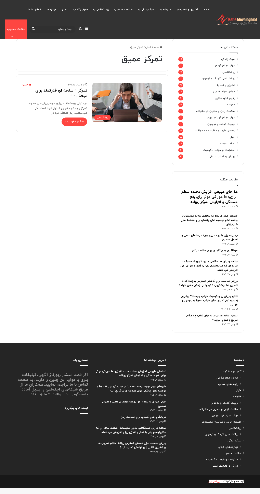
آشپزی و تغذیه (188, 10)
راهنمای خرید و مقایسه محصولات (215, 131)
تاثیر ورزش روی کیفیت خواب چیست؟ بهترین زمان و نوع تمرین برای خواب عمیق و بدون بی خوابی (209, 300)
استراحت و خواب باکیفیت (219, 150)
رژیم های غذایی (225, 98)
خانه (206, 10)
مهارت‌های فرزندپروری (221, 117)
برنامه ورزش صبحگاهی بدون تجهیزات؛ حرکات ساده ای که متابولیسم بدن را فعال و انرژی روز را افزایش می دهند (209, 266)
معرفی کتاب (80, 10)
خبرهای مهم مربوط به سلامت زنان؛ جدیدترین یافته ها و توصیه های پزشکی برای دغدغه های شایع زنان (209, 220)
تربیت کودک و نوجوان (221, 124)
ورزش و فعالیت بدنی (222, 156)
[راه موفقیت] (236, 19)
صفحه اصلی (152, 47)
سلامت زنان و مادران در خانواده (215, 111)
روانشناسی (102, 10)
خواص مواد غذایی (224, 92)
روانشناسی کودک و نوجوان (218, 79)
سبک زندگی (147, 10)
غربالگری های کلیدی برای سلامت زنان (215, 250)
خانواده (166, 10)
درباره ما (51, 10)
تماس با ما (34, 10)
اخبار (64, 10)
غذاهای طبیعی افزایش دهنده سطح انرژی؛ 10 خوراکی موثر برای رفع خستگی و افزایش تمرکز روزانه (209, 197)
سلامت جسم (124, 10)
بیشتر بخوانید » (74, 122)
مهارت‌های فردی (225, 66)
